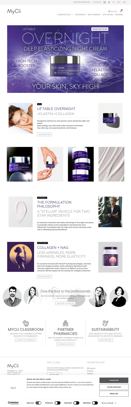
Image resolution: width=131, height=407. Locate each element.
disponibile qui (65, 387)
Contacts (90, 373)
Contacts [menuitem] (97, 2)
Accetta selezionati (114, 387)
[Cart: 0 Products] (121, 11)
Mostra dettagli (107, 403)
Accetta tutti (114, 380)
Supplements (80, 15)
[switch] (57, 403)
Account (113, 11)
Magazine (119, 15)
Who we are (108, 15)
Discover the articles (65, 303)
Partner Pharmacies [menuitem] (81, 2)
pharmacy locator (65, 344)
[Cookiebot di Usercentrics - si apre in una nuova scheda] (13, 403)
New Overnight (94, 15)
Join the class (54, 374)
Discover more (44, 134)
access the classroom (25, 340)
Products (90, 371)
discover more (105, 340)
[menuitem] (105, 2)
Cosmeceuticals (64, 15)
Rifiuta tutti (114, 393)
